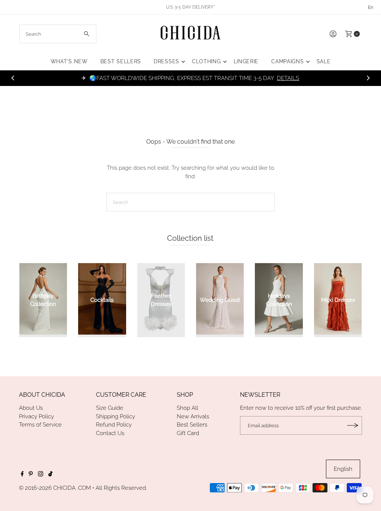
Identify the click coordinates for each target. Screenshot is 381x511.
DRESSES (166, 61)
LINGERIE (246, 61)
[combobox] (58, 34)
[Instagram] (40, 474)
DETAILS (288, 78)
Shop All (187, 408)
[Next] (368, 78)
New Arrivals (193, 416)
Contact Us (110, 433)
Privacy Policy (36, 416)
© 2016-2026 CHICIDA (47, 488)
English (343, 469)
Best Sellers (192, 424)
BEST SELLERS (120, 61)
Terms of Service (40, 424)
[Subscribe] (352, 425)
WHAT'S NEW (69, 61)
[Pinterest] (31, 474)
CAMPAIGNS (287, 61)
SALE (324, 61)
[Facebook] (22, 474)
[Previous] (13, 78)
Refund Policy (114, 424)
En (370, 7)
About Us (31, 408)
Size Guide (109, 408)
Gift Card (188, 433)
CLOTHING (206, 61)
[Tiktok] (50, 474)
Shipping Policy (115, 416)
